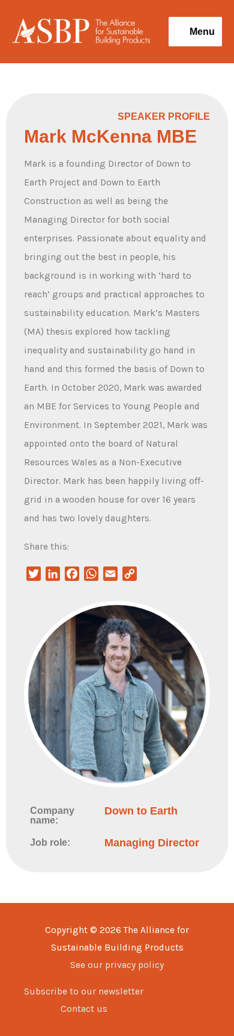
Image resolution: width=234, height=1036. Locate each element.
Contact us (84, 1008)
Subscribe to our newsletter (83, 991)
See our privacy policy (117, 965)
